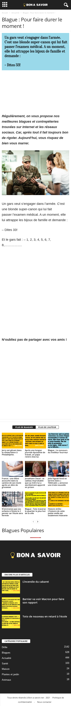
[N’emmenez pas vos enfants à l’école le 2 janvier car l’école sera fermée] (12, 499)
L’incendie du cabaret (36, 581)
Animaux (6, 679)
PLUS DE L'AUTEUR (47, 427)
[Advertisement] (35, 93)
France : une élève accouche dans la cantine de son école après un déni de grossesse (11, 482)
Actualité (15, 12)
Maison (5, 669)
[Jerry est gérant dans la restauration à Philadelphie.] (12, 440)
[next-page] (38, 521)
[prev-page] (33, 521)
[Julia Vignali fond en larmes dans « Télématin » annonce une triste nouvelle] (58, 469)
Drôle (4, 647)
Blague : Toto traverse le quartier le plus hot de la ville (35, 511)
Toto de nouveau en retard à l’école (45, 616)
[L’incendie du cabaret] (11, 587)
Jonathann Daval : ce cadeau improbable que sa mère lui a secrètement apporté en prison (35, 482)
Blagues (6, 652)
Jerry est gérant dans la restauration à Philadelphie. (11, 452)
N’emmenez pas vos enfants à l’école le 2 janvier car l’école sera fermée (12, 512)
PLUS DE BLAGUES (24, 427)
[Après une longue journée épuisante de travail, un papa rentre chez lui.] (35, 440)
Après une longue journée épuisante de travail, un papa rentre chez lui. (35, 453)
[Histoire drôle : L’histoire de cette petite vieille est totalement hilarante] (58, 499)
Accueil (5, 12)
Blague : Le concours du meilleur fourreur (58, 451)
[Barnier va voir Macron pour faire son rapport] (11, 604)
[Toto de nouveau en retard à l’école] (11, 621)
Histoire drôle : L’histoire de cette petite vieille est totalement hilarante (58, 512)
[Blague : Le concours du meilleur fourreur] (58, 440)
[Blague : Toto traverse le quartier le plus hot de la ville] (35, 499)
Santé (5, 663)
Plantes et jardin (10, 674)
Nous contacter (44, 702)
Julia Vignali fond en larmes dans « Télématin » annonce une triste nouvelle (58, 481)
